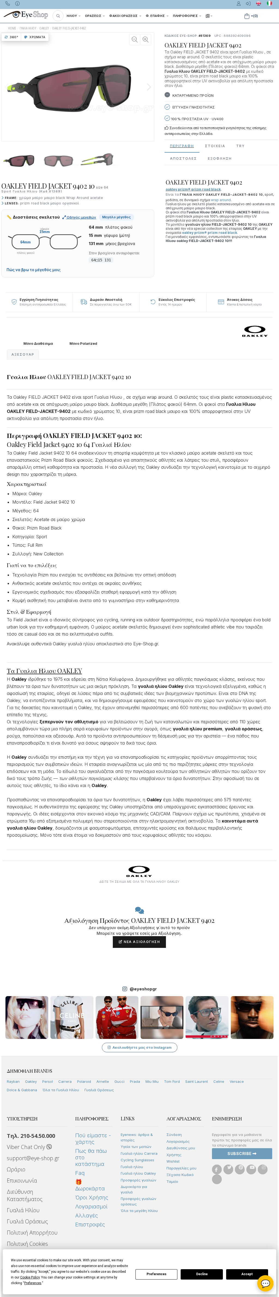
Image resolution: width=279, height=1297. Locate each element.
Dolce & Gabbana (22, 1090)
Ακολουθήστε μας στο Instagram (142, 1047)
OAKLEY (44, 28)
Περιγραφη (182, 146)
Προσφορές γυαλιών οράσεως (138, 1201)
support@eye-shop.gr (33, 1158)
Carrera (65, 1081)
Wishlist (173, 1161)
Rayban (13, 1081)
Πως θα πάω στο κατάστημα (91, 1157)
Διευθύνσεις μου (180, 1148)
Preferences (156, 1274)
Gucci (119, 1081)
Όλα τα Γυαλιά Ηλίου (61, 1090)
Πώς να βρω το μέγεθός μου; (34, 270)
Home (12, 28)
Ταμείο (172, 1181)
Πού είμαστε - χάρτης (93, 1138)
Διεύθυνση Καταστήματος (25, 1195)
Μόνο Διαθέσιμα (38, 343)
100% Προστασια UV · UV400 (196, 119)
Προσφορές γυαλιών (138, 1180)
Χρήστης (173, 1155)
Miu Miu (152, 1081)
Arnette (102, 1081)
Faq (80, 1173)
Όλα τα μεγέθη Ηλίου (139, 1210)
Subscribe (240, 1153)
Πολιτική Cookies (27, 1243)
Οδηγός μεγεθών (81, 217)
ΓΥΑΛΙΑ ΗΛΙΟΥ (28, 28)
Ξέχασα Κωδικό (180, 1174)
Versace (237, 1081)
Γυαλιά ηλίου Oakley (138, 1173)
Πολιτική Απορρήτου (32, 1232)
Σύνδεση (174, 1134)
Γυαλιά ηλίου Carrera (139, 1153)
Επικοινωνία (22, 1180)
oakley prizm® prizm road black (209, 233)
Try (240, 146)
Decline (202, 1274)
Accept (247, 1274)
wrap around (221, 200)
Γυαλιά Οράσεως (99, 1090)
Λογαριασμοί (91, 1206)
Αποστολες (183, 158)
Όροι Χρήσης (91, 1197)
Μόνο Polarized (83, 343)
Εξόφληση (220, 158)
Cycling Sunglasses (137, 1160)
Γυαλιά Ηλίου (23, 1210)
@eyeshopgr (143, 988)
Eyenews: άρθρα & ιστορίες (137, 1137)
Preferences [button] (32, 1283)
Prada (135, 1081)
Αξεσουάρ (22, 354)
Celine (218, 1081)
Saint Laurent (196, 1081)
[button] (58, 15)
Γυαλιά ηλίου (132, 1167)
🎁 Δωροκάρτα (90, 1185)
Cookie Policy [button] (30, 1277)
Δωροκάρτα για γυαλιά (134, 1189)
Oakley (31, 1081)
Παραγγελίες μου (181, 1168)
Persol (47, 1081)
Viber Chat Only (26, 1147)
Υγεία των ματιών (136, 1146)
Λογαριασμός (178, 1141)
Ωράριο (16, 1169)
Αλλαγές (86, 1215)
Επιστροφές (90, 1224)
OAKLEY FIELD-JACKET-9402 (69, 28)
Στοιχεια (215, 146)
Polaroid (84, 1081)
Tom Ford (172, 1081)
